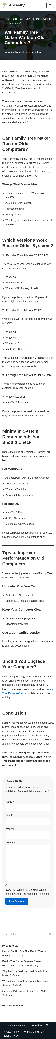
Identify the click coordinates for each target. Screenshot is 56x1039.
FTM (45, 1025)
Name (9, 801)
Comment (11, 842)
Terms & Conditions (34, 1031)
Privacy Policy (11, 1031)
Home (8, 19)
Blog (15, 19)
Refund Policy (11, 1035)
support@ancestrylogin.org (21, 52)
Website (9, 829)
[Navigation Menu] (50, 5)
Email (9, 815)
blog (39, 52)
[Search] (50, 934)
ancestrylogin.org (17, 1025)
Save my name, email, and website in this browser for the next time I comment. (27, 891)
